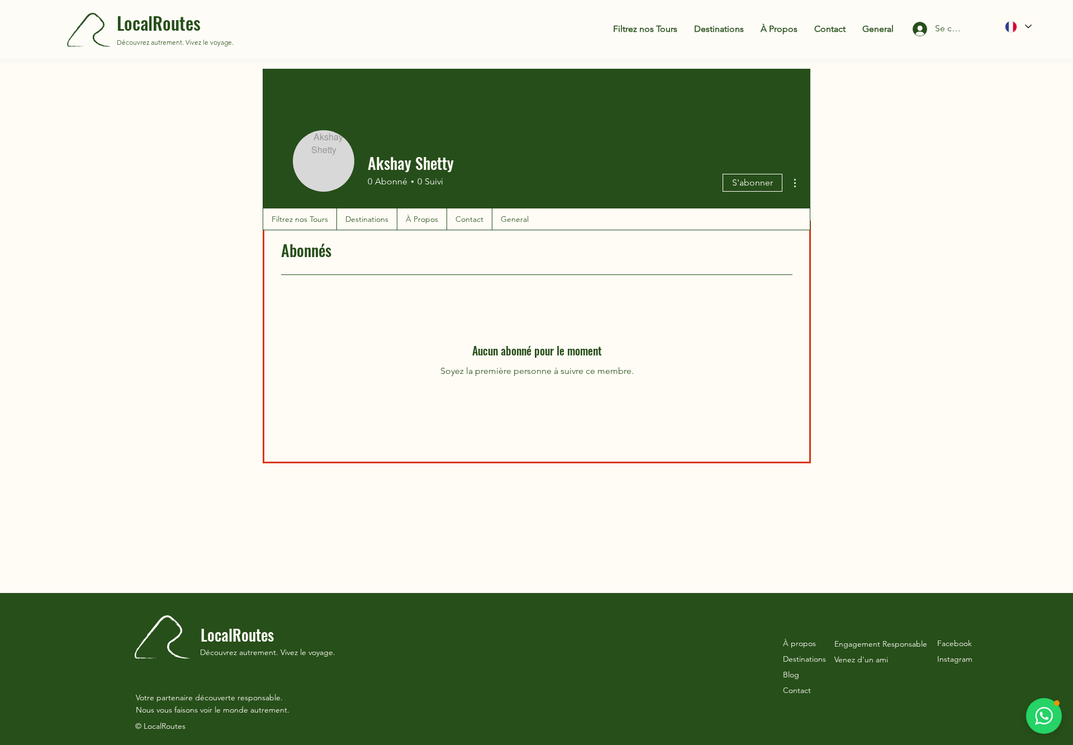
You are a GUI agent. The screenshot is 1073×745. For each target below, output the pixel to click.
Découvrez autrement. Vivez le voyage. (175, 42)
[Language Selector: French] (1017, 26)
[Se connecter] (911, 29)
